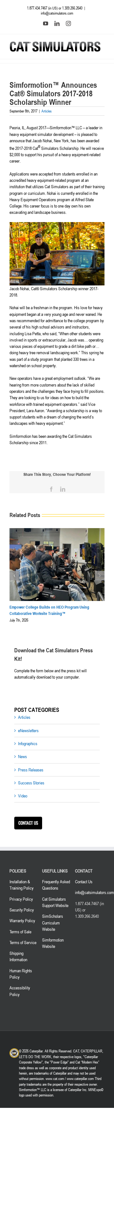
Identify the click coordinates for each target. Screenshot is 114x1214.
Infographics (27, 743)
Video (22, 795)
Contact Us (83, 881)
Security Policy (22, 909)
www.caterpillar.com (80, 1078)
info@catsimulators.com (57, 13)
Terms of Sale (20, 931)
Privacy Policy (21, 899)
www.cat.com (55, 1078)
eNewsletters (28, 730)
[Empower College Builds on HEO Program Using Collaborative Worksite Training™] (57, 531)
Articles (46, 110)
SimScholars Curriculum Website (52, 922)
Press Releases (30, 769)
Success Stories (31, 782)
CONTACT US (28, 823)
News (22, 756)
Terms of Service (23, 942)
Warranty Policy (22, 920)
